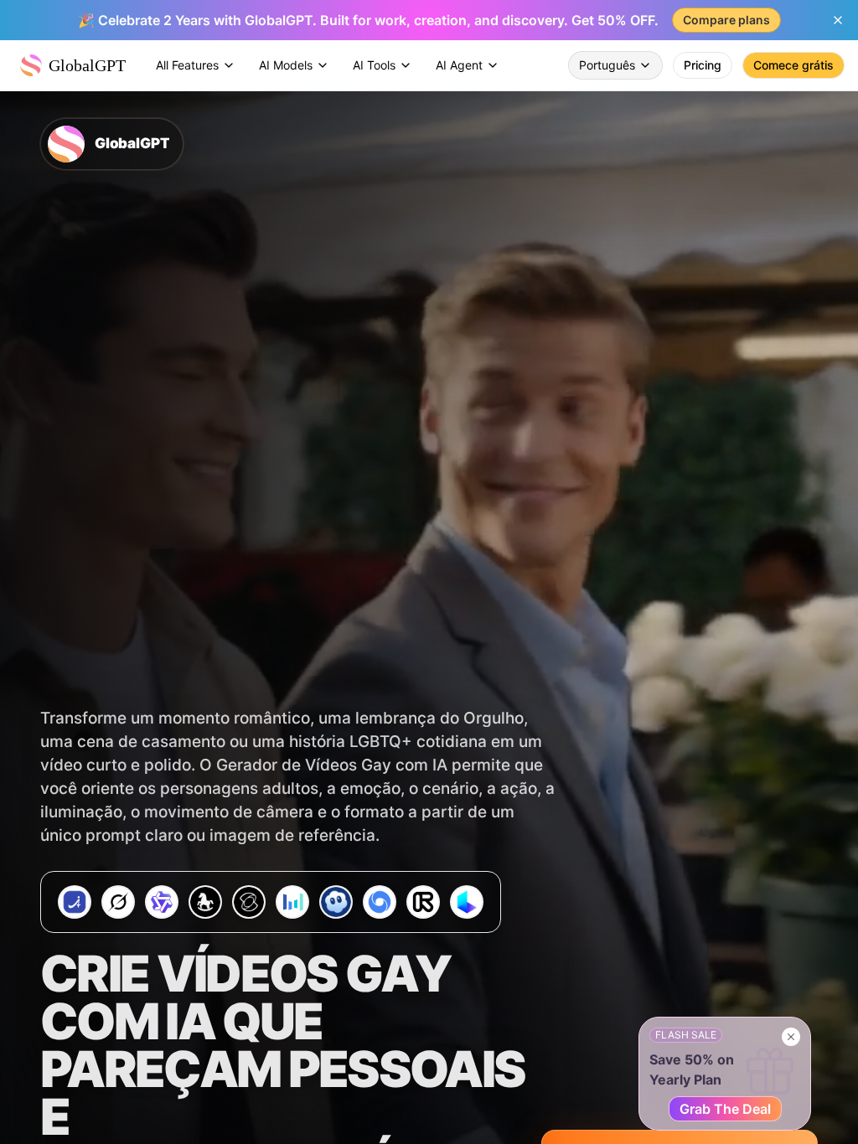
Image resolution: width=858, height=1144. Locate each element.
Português (607, 65)
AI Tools (374, 65)
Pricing (702, 65)
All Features (187, 65)
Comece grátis (793, 65)
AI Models (286, 65)
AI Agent (459, 65)
